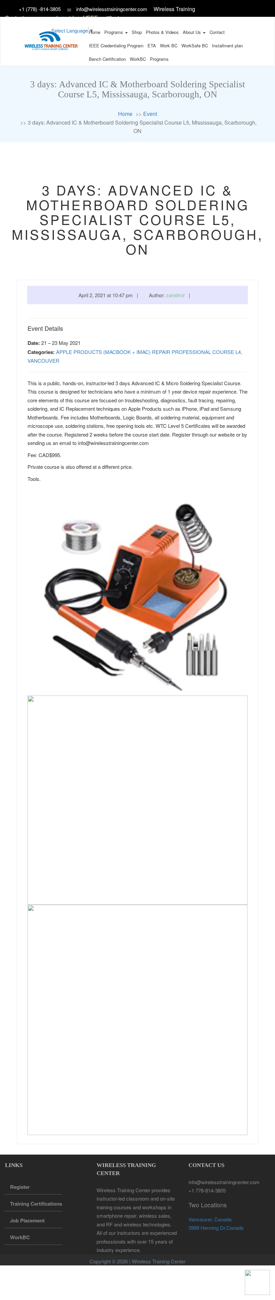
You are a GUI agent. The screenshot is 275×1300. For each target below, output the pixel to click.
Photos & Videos (162, 32)
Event (150, 114)
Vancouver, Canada (209, 1219)
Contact (217, 32)
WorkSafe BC (194, 45)
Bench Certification (107, 59)
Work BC (168, 45)
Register (20, 1187)
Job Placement (27, 1220)
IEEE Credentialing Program (116, 45)
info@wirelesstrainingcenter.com (111, 8)
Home (94, 32)
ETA (152, 45)
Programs (114, 32)
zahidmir (175, 295)
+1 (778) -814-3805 (40, 8)
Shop (137, 32)
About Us (192, 32)
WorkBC (138, 59)
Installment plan (227, 45)
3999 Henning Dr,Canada (215, 1227)
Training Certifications (36, 1203)
